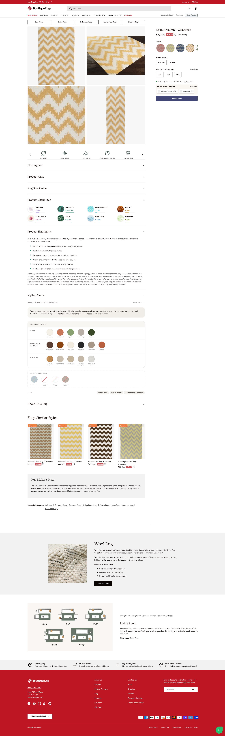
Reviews (97, 684)
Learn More (193, 86)
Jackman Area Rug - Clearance (70, 462)
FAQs (130, 684)
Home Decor (113, 15)
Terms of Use (165, 727)
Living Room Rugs (90, 505)
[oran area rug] (190, 48)
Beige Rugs (62, 22)
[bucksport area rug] (160, 48)
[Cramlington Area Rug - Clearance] (131, 441)
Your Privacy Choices (191, 727)
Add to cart (177, 98)
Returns (131, 694)
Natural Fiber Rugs (110, 22)
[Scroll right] (196, 47)
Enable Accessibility (136, 703)
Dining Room (136, 616)
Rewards (97, 698)
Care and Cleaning (135, 698)
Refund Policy (177, 727)
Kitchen (153, 616)
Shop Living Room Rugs (129, 638)
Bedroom (145, 616)
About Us (98, 680)
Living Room (125, 616)
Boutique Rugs (36, 727)
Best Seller (39, 22)
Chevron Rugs (133, 22)
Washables (43, 15)
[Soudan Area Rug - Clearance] (101, 441)
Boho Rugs (115, 505)
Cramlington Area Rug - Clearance (127, 463)
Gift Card (98, 707)
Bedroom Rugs (75, 505)
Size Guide (194, 69)
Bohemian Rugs (86, 22)
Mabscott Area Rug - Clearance (40, 462)
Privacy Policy (153, 727)
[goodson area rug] (180, 48)
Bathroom (161, 616)
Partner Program (101, 689)
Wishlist (195, 2)
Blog (96, 694)
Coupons (98, 703)
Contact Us (132, 680)
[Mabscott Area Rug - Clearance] (41, 441)
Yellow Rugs (104, 505)
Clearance (128, 15)
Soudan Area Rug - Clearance (99, 462)
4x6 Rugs (48, 505)
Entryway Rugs (61, 505)
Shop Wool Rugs (103, 583)
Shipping (131, 689)
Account (185, 2)
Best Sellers (32, 15)
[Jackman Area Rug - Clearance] (71, 441)
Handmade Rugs (166, 15)
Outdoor (179, 15)
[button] (196, 8)
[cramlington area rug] (170, 48)
